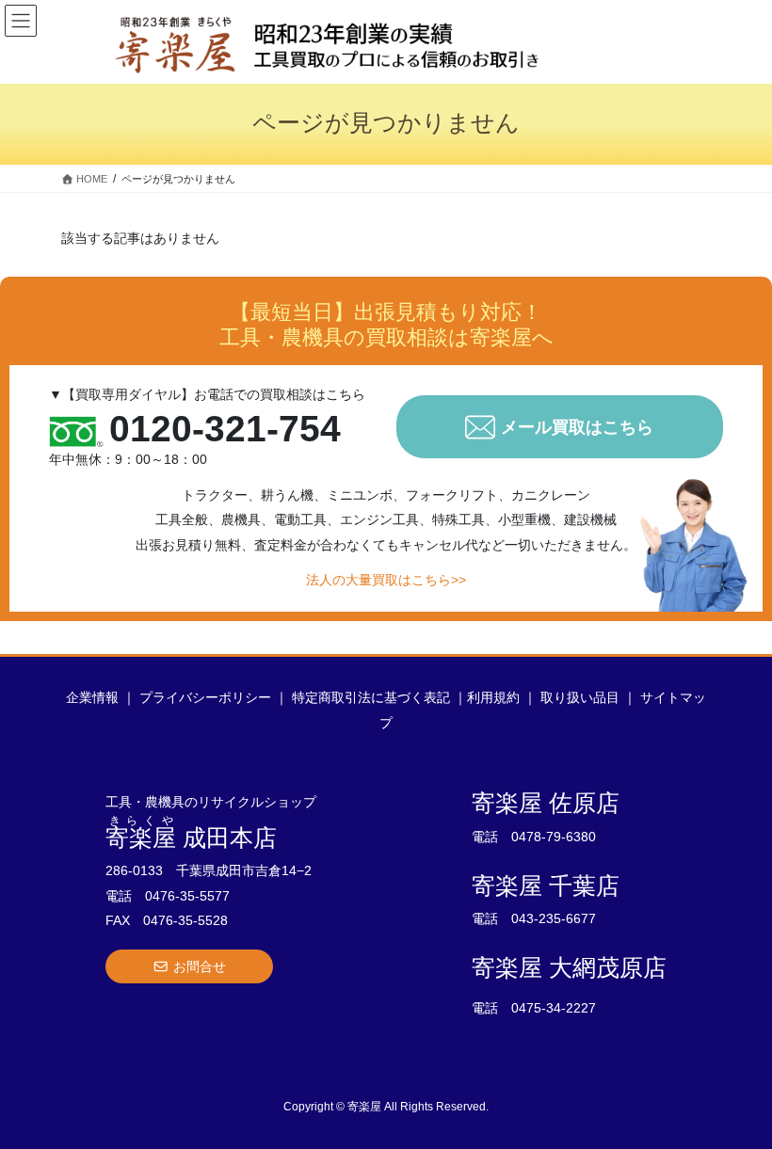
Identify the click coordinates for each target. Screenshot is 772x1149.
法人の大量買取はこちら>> (386, 579)
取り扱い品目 (579, 697)
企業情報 (92, 697)
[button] (189, 966)
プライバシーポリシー (205, 697)
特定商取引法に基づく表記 (371, 697)
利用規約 (493, 697)
